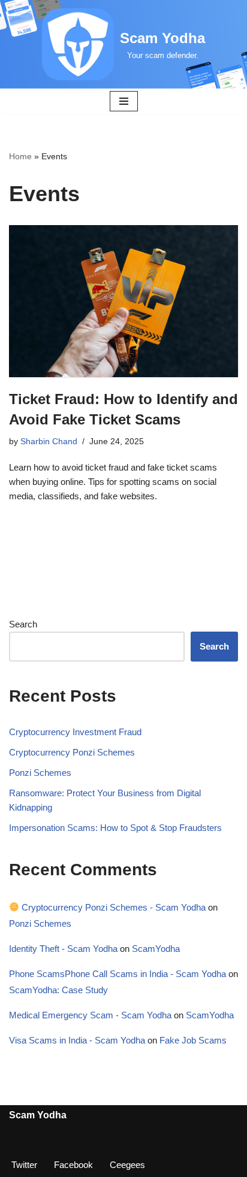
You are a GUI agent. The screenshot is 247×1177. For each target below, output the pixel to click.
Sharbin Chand (48, 441)
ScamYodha (156, 949)
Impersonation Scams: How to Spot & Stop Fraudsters (115, 828)
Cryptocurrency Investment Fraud (75, 732)
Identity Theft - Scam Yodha (63, 949)
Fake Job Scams (193, 1040)
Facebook (73, 1165)
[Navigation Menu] (124, 101)
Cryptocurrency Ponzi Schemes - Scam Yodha (112, 907)
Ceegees (127, 1165)
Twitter (24, 1165)
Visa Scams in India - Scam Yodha (77, 1040)
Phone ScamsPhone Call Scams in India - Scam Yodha (117, 974)
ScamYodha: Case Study (58, 990)
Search (23, 624)
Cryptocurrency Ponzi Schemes (72, 752)
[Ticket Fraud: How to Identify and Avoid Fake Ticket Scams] (123, 301)
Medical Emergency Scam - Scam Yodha (90, 1015)
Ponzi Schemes (40, 773)
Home (20, 156)
